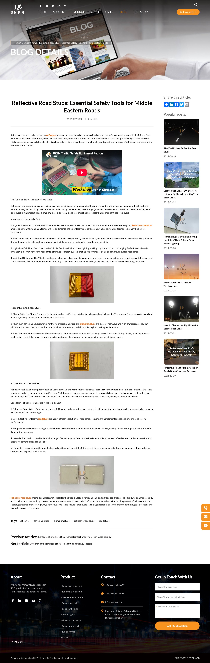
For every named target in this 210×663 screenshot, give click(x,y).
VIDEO (95, 11)
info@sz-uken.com (114, 602)
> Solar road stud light (71, 585)
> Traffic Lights (67, 614)
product (78, 11)
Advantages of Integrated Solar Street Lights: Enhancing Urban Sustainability (73, 536)
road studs (104, 520)
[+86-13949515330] (205, 508)
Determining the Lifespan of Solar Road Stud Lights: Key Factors (61, 543)
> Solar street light (69, 603)
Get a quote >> (188, 11)
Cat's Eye (24, 520)
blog (123, 11)
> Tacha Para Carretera (71, 597)
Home (42, 11)
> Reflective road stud (71, 591)
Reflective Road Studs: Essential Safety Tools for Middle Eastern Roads (73, 42)
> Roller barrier (67, 631)
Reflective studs (41, 520)
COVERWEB (193, 658)
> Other (64, 637)
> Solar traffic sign (69, 608)
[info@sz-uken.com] (205, 517)
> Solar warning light (70, 626)
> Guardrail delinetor (70, 620)
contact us (141, 11)
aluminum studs (62, 520)
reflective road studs (84, 520)
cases (109, 11)
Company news (29, 42)
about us (59, 11)
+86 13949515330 (114, 584)
